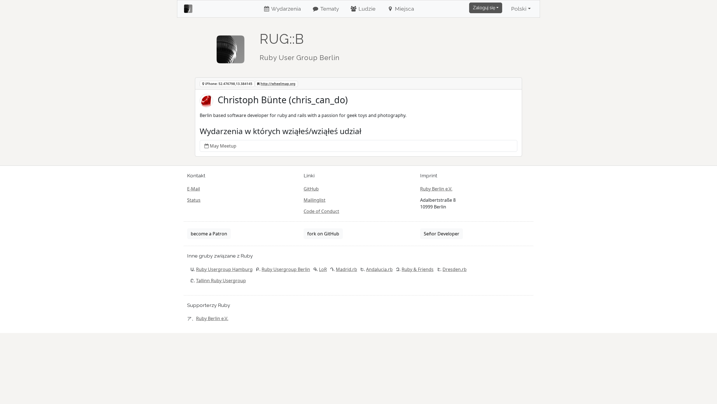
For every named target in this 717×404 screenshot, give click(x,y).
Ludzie (366, 9)
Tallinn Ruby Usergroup (221, 280)
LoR (323, 269)
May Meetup (223, 146)
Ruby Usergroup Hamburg (224, 269)
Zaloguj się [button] (484, 7)
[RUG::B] (231, 47)
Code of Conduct (321, 211)
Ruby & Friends (418, 269)
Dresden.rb (455, 269)
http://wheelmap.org (277, 83)
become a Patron (209, 234)
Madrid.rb (346, 269)
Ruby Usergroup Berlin (286, 269)
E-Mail (193, 189)
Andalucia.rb (379, 269)
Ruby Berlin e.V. (436, 189)
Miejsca (404, 9)
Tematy (329, 9)
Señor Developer (441, 234)
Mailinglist (314, 200)
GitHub (311, 189)
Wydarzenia (285, 9)
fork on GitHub (323, 234)
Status (194, 200)
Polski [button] (519, 9)
